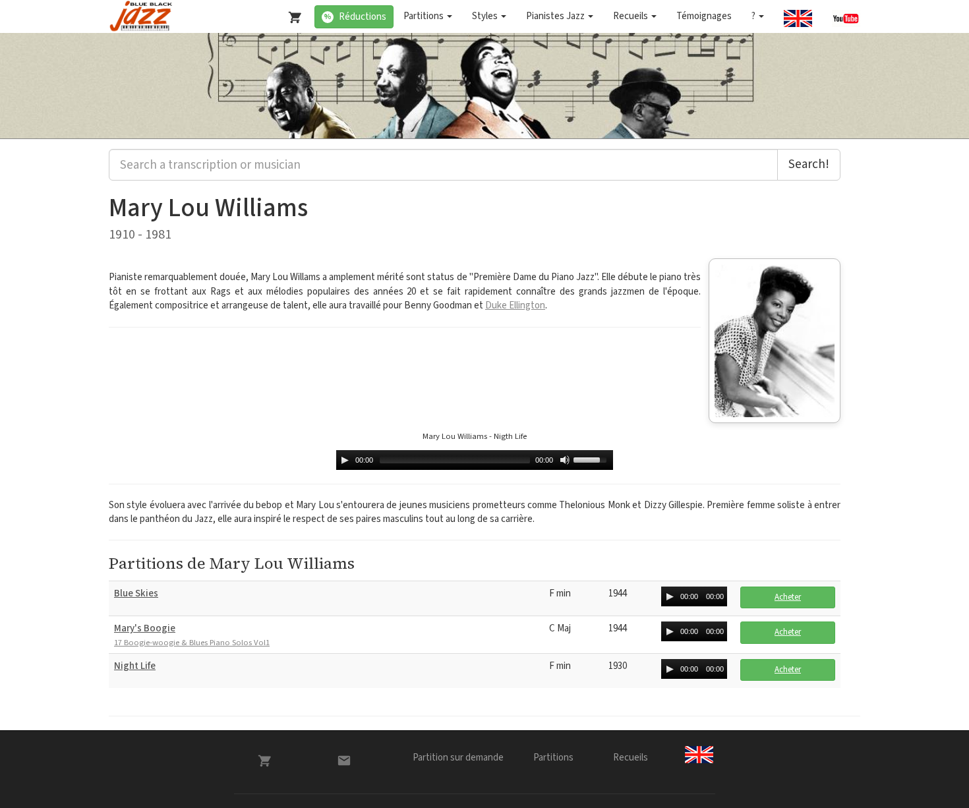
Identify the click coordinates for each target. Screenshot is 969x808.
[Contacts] (344, 760)
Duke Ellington (515, 305)
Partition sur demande (458, 758)
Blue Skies (136, 593)
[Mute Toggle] (565, 460)
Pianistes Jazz (556, 16)
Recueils (631, 16)
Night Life (135, 666)
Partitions (424, 16)
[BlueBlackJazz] (141, 16)
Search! (808, 164)
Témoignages (704, 16)
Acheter (788, 597)
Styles (486, 16)
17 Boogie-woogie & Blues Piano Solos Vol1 (192, 643)
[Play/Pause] (344, 460)
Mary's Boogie (144, 628)
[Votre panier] (292, 14)
